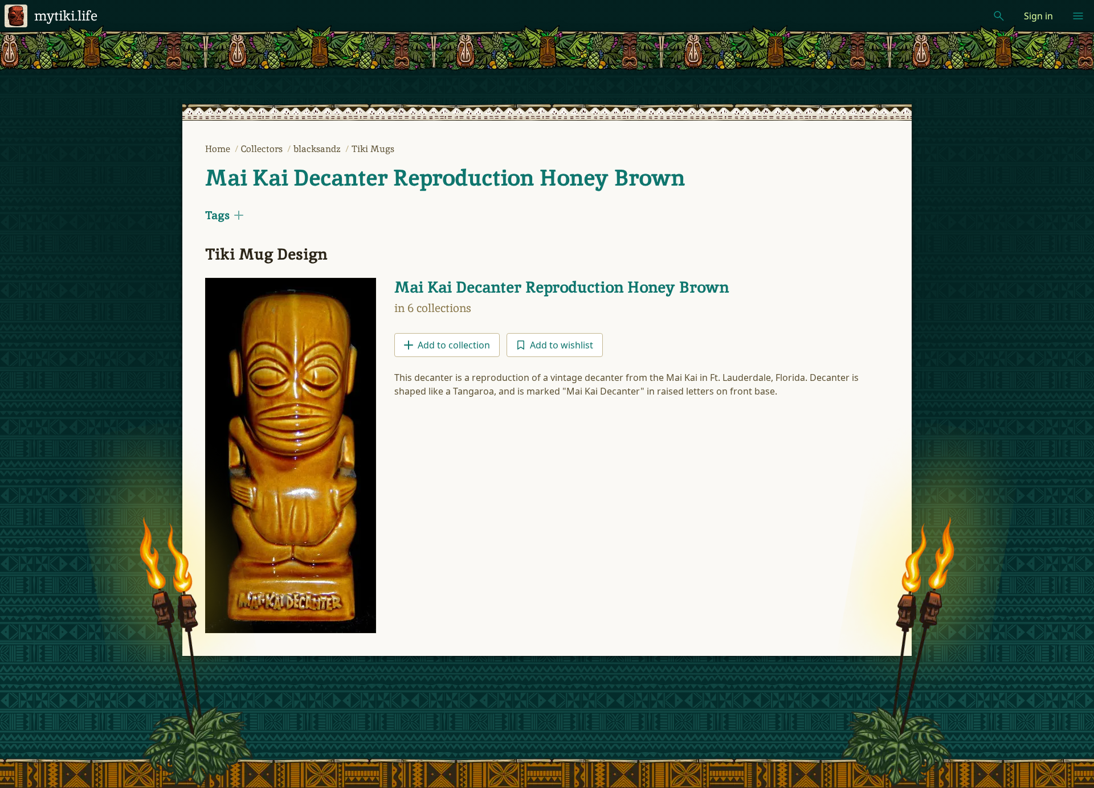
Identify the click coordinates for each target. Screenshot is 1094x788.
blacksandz (318, 149)
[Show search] (998, 16)
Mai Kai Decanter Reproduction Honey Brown (445, 177)
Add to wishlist (561, 345)
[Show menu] (1078, 16)
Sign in (1038, 16)
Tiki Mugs (373, 149)
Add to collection (454, 345)
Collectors (263, 149)
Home (218, 149)
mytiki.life (65, 15)
